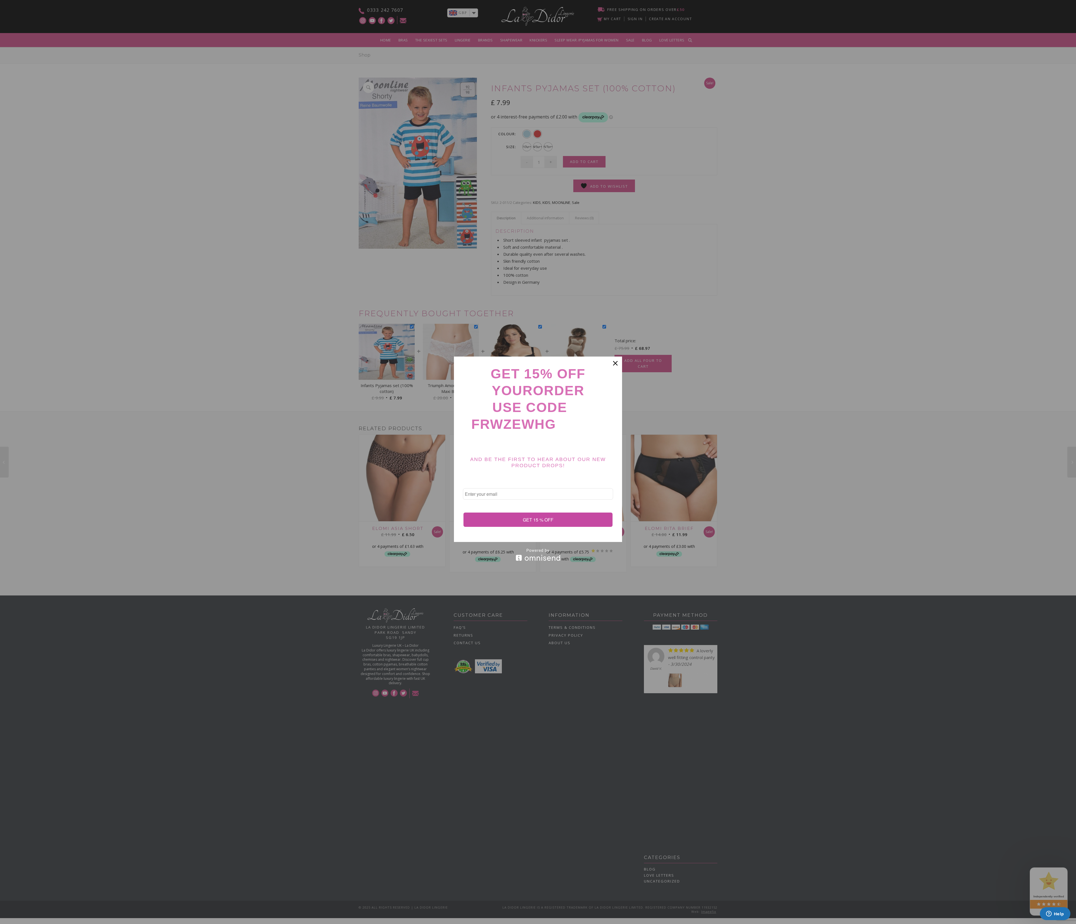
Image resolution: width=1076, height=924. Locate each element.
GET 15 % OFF (538, 519)
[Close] (615, 363)
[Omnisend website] (538, 554)
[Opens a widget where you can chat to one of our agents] (1055, 914)
